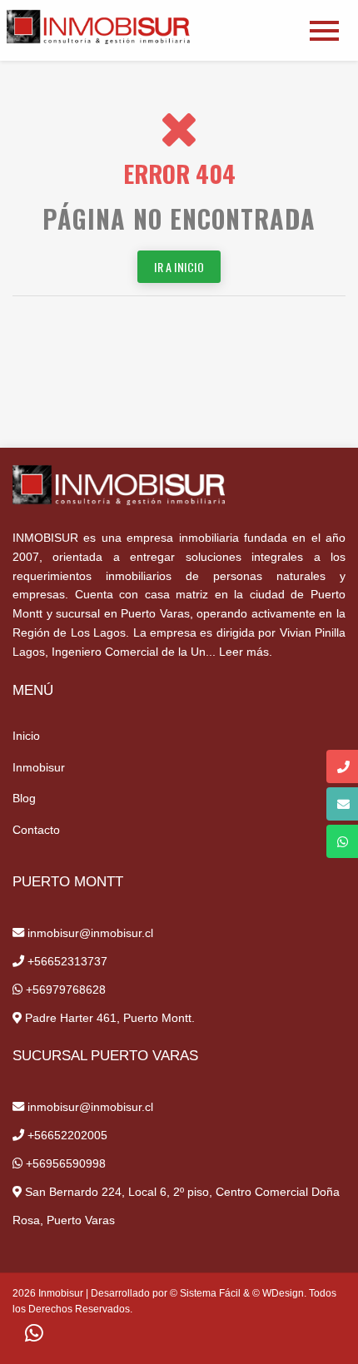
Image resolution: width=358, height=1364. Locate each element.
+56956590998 (64, 1163)
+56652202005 (65, 1135)
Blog (24, 798)
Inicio (26, 735)
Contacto (36, 829)
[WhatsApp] (34, 1334)
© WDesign (278, 1293)
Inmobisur (38, 767)
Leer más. (245, 651)
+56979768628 (64, 989)
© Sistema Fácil (205, 1293)
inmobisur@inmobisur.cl (88, 933)
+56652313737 (65, 961)
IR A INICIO (179, 266)
